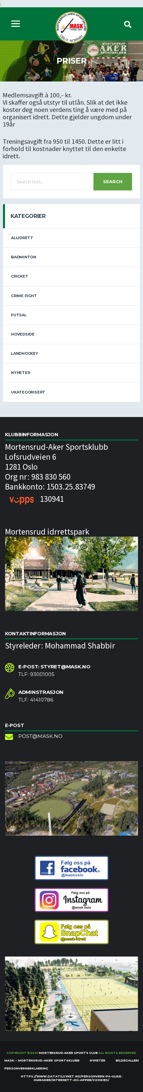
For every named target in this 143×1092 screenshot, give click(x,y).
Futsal (19, 315)
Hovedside (23, 334)
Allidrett (22, 237)
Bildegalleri (127, 1060)
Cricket (19, 276)
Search (112, 181)
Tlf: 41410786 (35, 700)
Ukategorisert (28, 392)
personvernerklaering (26, 1068)
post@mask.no (40, 736)
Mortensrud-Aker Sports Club (68, 1053)
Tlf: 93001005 (36, 674)
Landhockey (24, 353)
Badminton (23, 257)
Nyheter (20, 372)
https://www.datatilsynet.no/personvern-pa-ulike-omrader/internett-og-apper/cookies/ (71, 1078)
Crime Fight (24, 295)
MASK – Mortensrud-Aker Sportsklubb (41, 1060)
